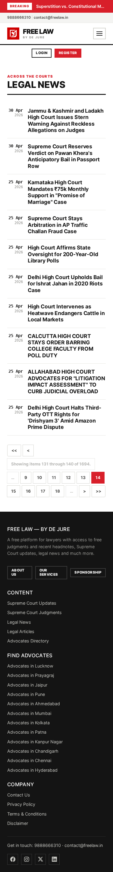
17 (43, 491)
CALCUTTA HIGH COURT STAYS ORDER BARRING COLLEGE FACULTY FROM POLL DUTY (60, 346)
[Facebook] (12, 859)
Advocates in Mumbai (29, 713)
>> (98, 491)
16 (28, 491)
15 (13, 491)
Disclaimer (17, 823)
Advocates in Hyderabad (32, 770)
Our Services (48, 572)
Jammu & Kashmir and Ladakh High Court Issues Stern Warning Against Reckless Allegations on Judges (65, 120)
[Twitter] (40, 859)
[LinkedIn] (54, 859)
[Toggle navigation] (99, 33)
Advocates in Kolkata (28, 722)
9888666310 (19, 17)
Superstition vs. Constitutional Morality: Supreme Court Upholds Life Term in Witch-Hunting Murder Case (71, 6)
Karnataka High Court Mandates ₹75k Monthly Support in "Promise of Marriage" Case (58, 192)
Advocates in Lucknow (30, 665)
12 (68, 477)
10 (39, 477)
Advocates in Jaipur (27, 684)
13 (83, 477)
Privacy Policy (21, 804)
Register (68, 53)
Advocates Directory (28, 640)
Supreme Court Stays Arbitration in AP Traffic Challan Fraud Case (58, 224)
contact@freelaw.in (51, 17)
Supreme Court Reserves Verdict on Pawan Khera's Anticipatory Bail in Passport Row (64, 156)
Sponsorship (88, 572)
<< (14, 450)
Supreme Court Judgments (34, 612)
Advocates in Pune (26, 694)
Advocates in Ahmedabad (33, 703)
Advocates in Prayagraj (30, 675)
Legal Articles (20, 631)
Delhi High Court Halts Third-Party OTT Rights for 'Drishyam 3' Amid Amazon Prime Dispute (64, 417)
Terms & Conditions (27, 813)
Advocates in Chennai (29, 760)
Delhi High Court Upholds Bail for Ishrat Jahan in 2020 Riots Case (65, 283)
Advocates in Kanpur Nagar (35, 741)
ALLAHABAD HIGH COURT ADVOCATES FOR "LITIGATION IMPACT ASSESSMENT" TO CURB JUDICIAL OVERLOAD (66, 381)
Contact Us (18, 794)
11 (54, 477)
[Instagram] (26, 859)
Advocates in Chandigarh (32, 751)
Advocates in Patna (26, 732)
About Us (18, 572)
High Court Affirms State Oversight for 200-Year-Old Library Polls (63, 254)
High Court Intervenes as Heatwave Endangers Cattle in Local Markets (66, 313)
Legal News (19, 622)
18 (57, 491)
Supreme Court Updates (31, 603)
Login (41, 53)
